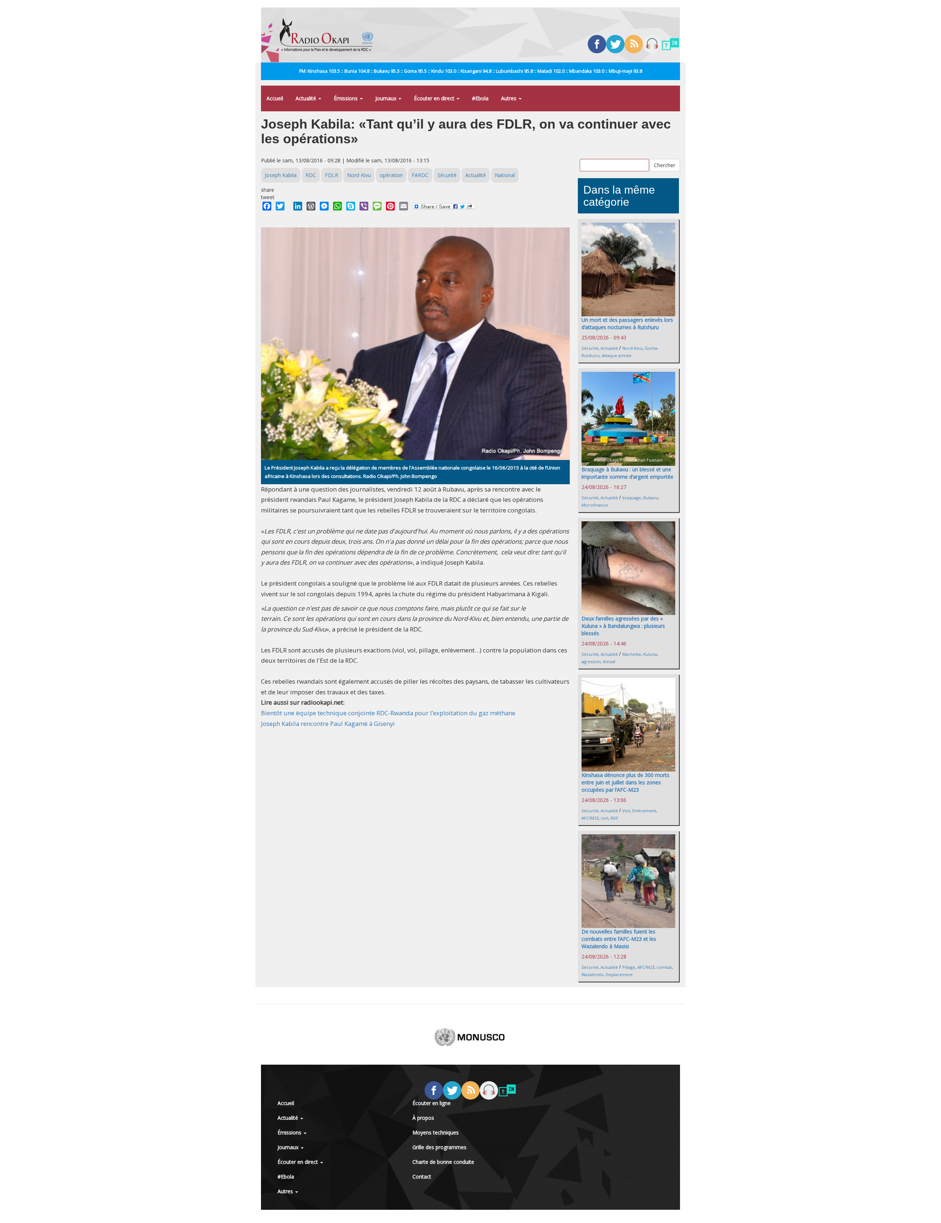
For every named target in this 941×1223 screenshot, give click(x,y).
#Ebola (480, 98)
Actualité (307, 98)
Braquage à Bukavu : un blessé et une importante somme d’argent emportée (627, 473)
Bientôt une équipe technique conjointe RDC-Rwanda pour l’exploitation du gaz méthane (388, 713)
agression (591, 661)
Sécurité (447, 175)
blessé (609, 661)
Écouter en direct (435, 98)
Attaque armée (616, 355)
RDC (310, 175)
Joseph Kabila (281, 175)
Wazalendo (593, 974)
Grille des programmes (439, 1147)
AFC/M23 (590, 818)
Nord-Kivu (359, 175)
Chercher (664, 164)
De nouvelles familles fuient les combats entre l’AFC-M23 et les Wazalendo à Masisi (619, 939)
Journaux (386, 98)
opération (391, 175)
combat (664, 967)
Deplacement (619, 974)
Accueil (274, 98)
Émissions (346, 98)
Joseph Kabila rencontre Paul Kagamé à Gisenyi (328, 723)
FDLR (331, 175)
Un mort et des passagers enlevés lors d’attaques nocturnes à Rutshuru (627, 323)
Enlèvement (644, 810)
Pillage (628, 967)
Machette (631, 654)
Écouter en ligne (431, 1103)
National (505, 175)
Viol (626, 810)
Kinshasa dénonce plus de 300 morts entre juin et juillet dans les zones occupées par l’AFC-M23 (625, 782)
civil (604, 818)
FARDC (420, 175)
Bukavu (650, 497)
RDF (614, 818)
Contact (421, 1176)
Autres (509, 98)
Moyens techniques (435, 1132)
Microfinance (595, 505)
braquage (631, 497)
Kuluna (650, 654)
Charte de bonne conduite (443, 1161)
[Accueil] (329, 35)
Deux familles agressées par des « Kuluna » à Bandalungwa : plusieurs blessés (623, 626)
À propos (423, 1117)
